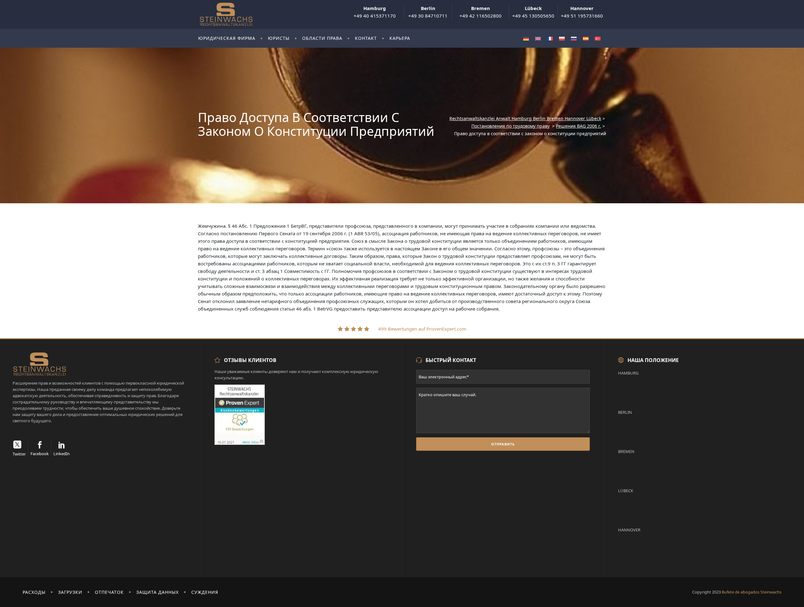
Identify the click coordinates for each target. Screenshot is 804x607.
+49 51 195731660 (582, 12)
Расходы (34, 592)
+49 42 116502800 (480, 12)
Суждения (204, 592)
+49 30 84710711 (428, 12)
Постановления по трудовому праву (510, 126)
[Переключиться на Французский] (550, 38)
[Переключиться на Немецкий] (526, 38)
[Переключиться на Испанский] (586, 38)
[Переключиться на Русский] (574, 38)
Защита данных (157, 592)
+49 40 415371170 (375, 12)
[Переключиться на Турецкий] (598, 38)
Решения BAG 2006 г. (578, 126)
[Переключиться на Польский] (562, 38)
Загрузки (70, 592)
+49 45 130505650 (533, 12)
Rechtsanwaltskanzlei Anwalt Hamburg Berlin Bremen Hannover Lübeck (525, 118)
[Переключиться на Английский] (538, 38)
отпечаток (109, 592)
